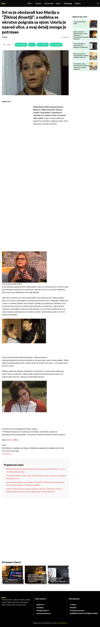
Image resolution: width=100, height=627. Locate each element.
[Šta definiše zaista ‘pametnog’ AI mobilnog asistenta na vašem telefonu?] (93, 66)
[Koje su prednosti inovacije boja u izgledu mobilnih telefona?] (93, 56)
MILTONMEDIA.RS (62, 623)
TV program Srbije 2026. (11, 580)
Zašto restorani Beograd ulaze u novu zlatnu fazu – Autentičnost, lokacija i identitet (35, 578)
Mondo (11, 440)
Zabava (4, 37)
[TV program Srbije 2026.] (12, 574)
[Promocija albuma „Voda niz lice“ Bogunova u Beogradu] (58, 574)
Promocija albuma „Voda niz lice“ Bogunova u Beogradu (58, 579)
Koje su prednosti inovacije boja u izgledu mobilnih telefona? (81, 55)
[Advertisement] (16, 135)
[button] (98, 3)
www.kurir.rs (7, 454)
